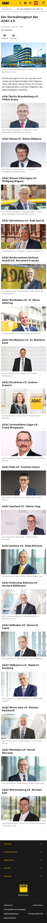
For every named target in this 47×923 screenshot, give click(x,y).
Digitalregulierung (11, 914)
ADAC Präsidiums (9, 90)
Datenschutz (38, 905)
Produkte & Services (11, 852)
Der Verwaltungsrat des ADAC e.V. (30, 9)
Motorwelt (7, 876)
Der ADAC (7, 868)
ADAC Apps (8, 844)
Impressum (8, 905)
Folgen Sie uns (9, 860)
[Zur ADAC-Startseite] (5, 3)
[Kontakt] (30, 3)
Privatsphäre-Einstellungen (15, 909)
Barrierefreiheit (10, 918)
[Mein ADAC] (25, 3)
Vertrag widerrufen (35, 914)
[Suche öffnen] (20, 3)
